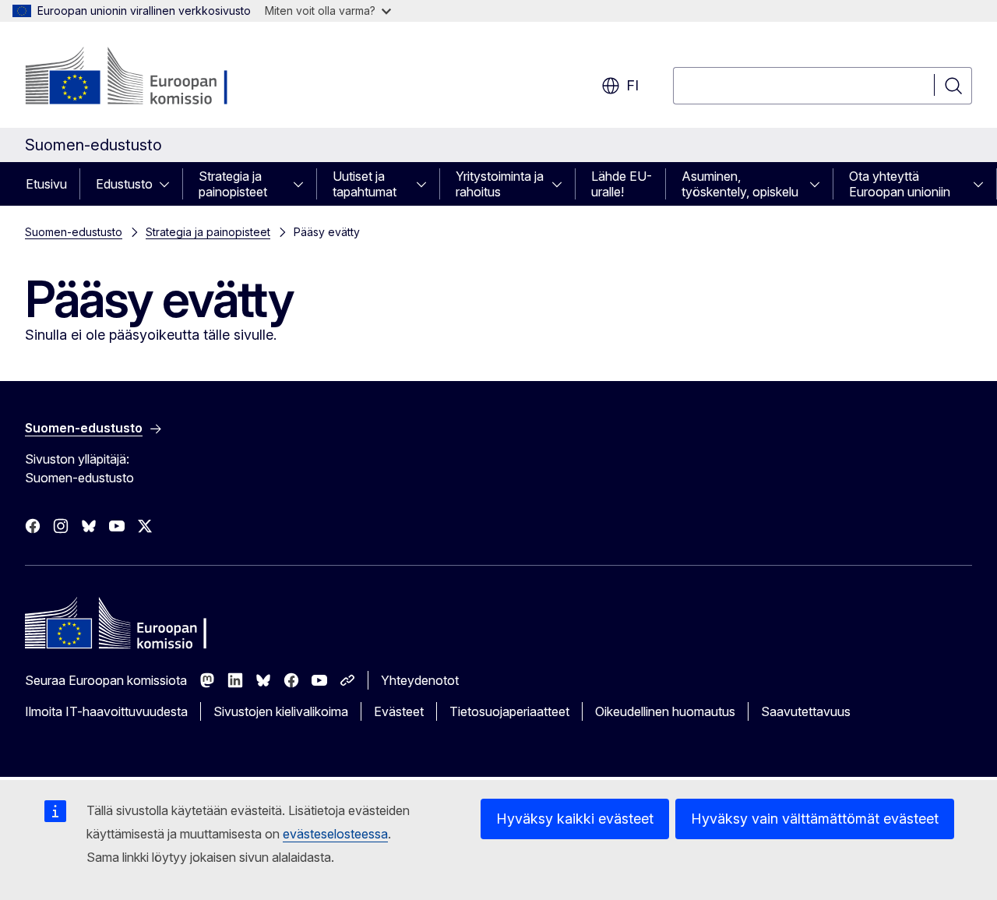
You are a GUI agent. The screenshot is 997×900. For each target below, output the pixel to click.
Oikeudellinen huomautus (665, 711)
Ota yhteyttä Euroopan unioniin (899, 183)
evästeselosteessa (335, 834)
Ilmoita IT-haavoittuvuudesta (106, 711)
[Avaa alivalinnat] (169, 184)
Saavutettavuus (806, 711)
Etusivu (46, 184)
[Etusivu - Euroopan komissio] (151, 78)
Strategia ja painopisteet (233, 183)
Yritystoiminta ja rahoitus (500, 183)
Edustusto (124, 184)
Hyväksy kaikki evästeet (575, 818)
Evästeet (399, 711)
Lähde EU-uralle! (621, 183)
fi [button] (632, 85)
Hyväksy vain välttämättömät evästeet (815, 818)
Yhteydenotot (420, 680)
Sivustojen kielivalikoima (280, 711)
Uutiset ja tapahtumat (364, 183)
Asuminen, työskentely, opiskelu (740, 183)
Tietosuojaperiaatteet (509, 711)
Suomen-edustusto (73, 231)
